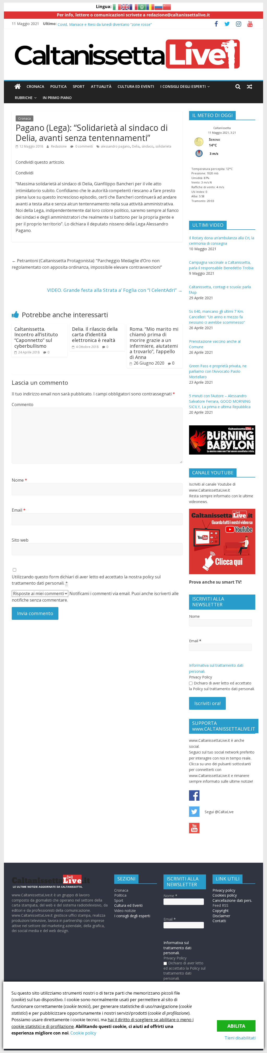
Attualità (101, 86)
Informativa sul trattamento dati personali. (177, 947)
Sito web (20, 540)
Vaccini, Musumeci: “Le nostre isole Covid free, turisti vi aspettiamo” (115, 23)
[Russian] (158, 6)
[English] (125, 6)
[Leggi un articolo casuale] (249, 86)
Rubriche (24, 97)
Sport (79, 86)
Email (19, 510)
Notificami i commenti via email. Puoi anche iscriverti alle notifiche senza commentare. (95, 597)
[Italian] (117, 6)
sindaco (147, 146)
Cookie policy (83, 1033)
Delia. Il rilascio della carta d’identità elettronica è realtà (95, 334)
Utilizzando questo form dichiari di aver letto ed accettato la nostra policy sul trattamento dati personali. (86, 580)
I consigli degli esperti (183, 86)
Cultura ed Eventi (136, 86)
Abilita (236, 1026)
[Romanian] (150, 6)
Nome (19, 480)
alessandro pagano (115, 146)
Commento (22, 404)
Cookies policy (225, 895)
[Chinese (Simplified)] (167, 6)
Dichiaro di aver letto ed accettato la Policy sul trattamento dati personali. (222, 686)
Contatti (219, 920)
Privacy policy (224, 890)
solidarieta (163, 146)
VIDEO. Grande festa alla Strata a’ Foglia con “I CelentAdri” (115, 290)
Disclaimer (221, 915)
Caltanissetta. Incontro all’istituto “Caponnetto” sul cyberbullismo (36, 337)
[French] (133, 6)
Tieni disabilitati (240, 1038)
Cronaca (35, 86)
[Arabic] (142, 6)
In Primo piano (57, 97)
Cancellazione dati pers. (232, 900)
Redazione (59, 146)
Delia (135, 146)
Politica (58, 86)
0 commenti (84, 146)
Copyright (221, 910)
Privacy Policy (200, 677)
